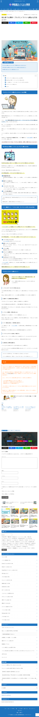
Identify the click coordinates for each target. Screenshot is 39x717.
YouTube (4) (14, 538)
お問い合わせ (30, 9)
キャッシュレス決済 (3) (6, 548)
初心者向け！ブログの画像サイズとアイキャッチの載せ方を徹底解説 (7, 407)
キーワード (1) (32, 540)
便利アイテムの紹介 (6, 600)
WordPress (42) (21, 538)
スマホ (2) (13, 546)
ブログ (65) (11, 541)
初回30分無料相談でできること (8, 634)
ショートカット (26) (22, 536)
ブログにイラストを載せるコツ (11, 84)
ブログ (1, 9)
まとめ (7, 86)
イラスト (13, 430)
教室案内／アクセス (5, 644)
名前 (3, 470)
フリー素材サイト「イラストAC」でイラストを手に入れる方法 (17, 82)
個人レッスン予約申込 (6, 9)
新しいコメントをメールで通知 (8, 491)
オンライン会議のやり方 (7, 606)
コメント (4, 456)
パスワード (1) (5, 541)
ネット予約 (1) (15, 543)
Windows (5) (27, 543)
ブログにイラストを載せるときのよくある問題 (14, 78)
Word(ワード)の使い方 (7, 566)
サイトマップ (4, 657)
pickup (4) (9, 543)
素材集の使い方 (6, 583)
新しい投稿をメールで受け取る (8, 494)
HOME (2, 11)
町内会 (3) (15, 536)
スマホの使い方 (5, 616)
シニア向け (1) (15, 540)
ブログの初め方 (6, 11)
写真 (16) (29, 536)
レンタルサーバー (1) (6, 538)
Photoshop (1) (31, 544)
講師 (11, 9)
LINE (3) (4, 543)
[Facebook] (33, 9)
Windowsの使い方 (6, 613)
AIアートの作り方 (6, 590)
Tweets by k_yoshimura (6, 695)
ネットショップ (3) (23, 544)
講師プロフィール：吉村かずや (8, 640)
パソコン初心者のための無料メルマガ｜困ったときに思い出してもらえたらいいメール (18, 650)
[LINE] (30, 441)
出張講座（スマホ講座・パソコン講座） (9, 637)
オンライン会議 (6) (6, 546)
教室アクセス (19, 9)
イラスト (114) (24, 541)
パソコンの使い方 (6, 609)
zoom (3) (16, 544)
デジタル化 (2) (29, 538)
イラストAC (29, 137)
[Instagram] (25, 441)
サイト (3, 481)
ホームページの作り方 (7, 580)
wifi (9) (32, 548)
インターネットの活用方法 (8, 593)
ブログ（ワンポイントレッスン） (8, 627)
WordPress (18, 430)
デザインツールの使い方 (7, 596)
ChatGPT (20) (31, 541)
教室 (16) (9, 540)
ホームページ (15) (22, 548)
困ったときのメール (24, 9)
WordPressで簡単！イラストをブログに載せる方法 (15, 80)
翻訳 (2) (9, 536)
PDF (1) (11, 544)
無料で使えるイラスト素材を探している (11, 69)
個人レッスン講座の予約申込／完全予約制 (10, 630)
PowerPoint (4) (5, 544)
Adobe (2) (33, 543)
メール (3, 476)
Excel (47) (4, 536)
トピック (4, 556)
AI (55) (26, 540)
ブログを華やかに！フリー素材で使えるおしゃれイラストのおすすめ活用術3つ (18, 407)
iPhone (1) (17, 541)
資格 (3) (3, 540)
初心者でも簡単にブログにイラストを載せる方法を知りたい (15, 67)
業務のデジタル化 (6, 603)
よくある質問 (14, 9)
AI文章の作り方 (5, 586)
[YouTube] (36, 9)
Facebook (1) (25, 546)
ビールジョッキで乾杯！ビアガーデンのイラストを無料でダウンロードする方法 (30, 407)
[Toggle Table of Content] (35, 76)
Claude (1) (19, 546)
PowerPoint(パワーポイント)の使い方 (9, 570)
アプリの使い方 (5, 619)
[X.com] (34, 9)
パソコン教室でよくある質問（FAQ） (9, 647)
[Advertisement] (19, 32)
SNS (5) (21, 543)
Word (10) (21, 540)
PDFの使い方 (5, 573)
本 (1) (29, 548)
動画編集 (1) (15, 548)
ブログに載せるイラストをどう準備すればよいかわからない (15, 65)
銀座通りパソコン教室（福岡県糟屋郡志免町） (17, 714)
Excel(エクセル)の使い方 (7, 563)
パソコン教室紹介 (6, 560)
